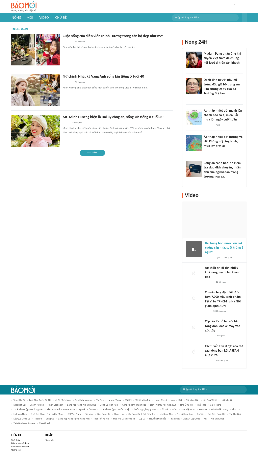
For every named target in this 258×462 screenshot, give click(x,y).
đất (180, 400)
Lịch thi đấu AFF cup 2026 (163, 405)
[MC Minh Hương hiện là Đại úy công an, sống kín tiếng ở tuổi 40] (35, 131)
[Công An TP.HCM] (208, 311)
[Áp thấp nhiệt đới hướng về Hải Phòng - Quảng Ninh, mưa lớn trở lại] (194, 143)
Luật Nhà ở (226, 400)
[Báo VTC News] (208, 125)
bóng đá (50, 419)
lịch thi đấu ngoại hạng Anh (141, 409)
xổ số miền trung (219, 409)
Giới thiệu (15, 440)
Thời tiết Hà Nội (101, 419)
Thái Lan (236, 409)
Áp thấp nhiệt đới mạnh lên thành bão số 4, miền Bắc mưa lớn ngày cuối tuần (223, 115)
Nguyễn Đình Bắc (157, 419)
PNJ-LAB (203, 409)
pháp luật (175, 419)
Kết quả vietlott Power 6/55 (61, 409)
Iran (173, 400)
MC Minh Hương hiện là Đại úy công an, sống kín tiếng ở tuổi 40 (113, 117)
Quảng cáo (16, 450)
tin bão (100, 400)
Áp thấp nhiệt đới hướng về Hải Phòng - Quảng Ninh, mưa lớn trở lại (223, 141)
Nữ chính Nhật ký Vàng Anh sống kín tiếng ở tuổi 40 (103, 77)
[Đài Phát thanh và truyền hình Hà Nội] (209, 282)
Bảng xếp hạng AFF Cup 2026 (81, 405)
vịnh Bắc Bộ (19, 400)
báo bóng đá (103, 414)
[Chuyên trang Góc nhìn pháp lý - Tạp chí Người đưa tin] (206, 182)
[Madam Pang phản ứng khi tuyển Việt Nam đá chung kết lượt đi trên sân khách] (194, 60)
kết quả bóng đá (22, 419)
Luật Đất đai (20, 405)
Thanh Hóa (119, 414)
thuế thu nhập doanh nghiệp (28, 409)
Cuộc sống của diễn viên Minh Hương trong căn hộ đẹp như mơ (113, 36)
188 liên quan (219, 311)
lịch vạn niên (20, 414)
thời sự (38, 419)
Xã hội (128, 400)
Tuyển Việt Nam (55, 405)
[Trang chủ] (23, 6)
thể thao (201, 405)
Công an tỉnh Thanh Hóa (134, 405)
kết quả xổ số (210, 400)
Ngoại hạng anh (185, 414)
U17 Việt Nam (188, 409)
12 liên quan (221, 282)
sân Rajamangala (84, 400)
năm (174, 409)
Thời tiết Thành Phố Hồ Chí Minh (47, 414)
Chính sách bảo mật (20, 447)
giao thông (215, 405)
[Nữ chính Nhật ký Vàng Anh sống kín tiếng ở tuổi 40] (35, 90)
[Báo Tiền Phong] (207, 151)
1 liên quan (227, 257)
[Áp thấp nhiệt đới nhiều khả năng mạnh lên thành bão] (194, 274)
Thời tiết (164, 409)
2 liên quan (80, 42)
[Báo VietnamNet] (66, 123)
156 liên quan (222, 360)
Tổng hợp (49, 440)
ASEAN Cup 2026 (191, 419)
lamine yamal (115, 400)
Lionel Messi (161, 400)
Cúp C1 (142, 419)
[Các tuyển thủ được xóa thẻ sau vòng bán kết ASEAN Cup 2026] (194, 352)
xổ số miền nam (63, 400)
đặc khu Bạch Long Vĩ (124, 419)
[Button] (244, 17)
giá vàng (89, 414)
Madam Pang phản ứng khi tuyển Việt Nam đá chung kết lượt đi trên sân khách (222, 58)
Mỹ (205, 419)
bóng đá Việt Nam (109, 405)
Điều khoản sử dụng (20, 443)
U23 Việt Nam (74, 414)
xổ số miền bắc (143, 400)
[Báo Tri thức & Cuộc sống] (67, 42)
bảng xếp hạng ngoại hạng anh (73, 419)
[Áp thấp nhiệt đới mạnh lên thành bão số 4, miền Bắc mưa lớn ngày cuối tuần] (194, 117)
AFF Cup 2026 (217, 419)
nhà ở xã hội (186, 405)
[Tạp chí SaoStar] (208, 68)
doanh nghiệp (37, 405)
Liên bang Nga (166, 414)
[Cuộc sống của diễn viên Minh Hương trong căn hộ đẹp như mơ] (35, 50)
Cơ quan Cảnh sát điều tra (141, 414)
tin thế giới (235, 414)
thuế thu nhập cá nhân (111, 409)
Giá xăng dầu (192, 400)
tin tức (200, 414)
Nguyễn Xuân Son (87, 409)
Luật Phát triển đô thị (40, 400)
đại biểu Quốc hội (217, 414)
